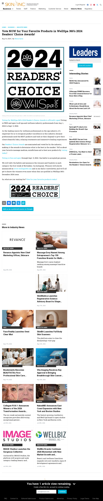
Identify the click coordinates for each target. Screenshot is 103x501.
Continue (62, 492)
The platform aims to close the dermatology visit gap (49, 339)
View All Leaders (85, 65)
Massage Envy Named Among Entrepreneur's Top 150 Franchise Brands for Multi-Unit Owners (51, 255)
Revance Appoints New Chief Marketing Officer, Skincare (80, 117)
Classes (6, 366)
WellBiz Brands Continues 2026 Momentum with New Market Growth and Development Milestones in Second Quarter (49, 452)
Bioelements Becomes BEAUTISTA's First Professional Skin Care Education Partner (14, 373)
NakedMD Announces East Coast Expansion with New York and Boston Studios (49, 408)
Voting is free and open (11, 158)
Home (4, 27)
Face (70, 124)
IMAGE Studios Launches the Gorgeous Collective (16, 450)
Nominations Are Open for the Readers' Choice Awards (80, 164)
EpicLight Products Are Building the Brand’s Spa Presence (78, 129)
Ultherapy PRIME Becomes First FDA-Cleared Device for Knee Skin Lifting (80, 94)
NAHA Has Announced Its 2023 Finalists (79, 82)
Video (71, 149)
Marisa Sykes (19, 39)
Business (11, 27)
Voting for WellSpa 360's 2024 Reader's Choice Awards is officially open (31, 120)
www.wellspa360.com (23, 169)
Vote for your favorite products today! (41, 179)
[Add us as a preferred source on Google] (23, 203)
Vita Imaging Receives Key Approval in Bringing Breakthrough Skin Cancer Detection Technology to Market (49, 373)
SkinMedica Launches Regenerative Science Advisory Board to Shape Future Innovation (48, 299)
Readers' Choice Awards (15, 144)
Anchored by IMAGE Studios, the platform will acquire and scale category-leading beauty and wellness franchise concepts (16, 458)
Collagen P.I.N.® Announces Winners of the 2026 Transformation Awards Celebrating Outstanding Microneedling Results (16, 408)
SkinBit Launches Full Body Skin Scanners (49, 333)
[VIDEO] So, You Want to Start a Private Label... (80, 153)
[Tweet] (18, 203)
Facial (5, 401)
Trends (71, 101)
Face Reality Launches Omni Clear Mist (16, 333)
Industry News (22, 27)
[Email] (4, 203)
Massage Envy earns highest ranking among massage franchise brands (51, 264)
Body (70, 136)
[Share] (9, 203)
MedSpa (39, 401)
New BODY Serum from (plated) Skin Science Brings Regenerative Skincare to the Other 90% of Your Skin (80, 141)
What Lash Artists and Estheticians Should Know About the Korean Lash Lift (79, 106)
